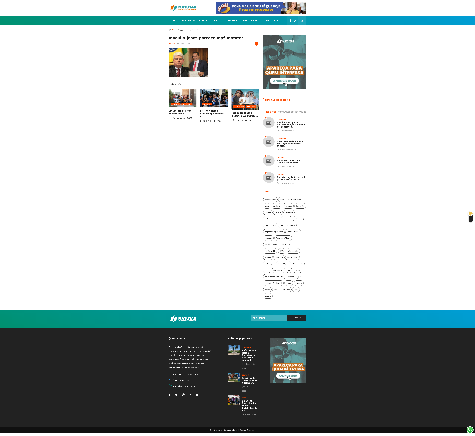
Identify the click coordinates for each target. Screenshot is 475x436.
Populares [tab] (284, 112)
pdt (289, 270)
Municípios (187, 21)
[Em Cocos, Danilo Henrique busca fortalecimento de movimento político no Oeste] (234, 400)
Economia (286, 219)
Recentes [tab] (270, 112)
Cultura (268, 212)
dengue (278, 212)
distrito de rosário (272, 219)
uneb (296, 289)
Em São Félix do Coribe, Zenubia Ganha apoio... (288, 161)
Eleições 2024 (270, 225)
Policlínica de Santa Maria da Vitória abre (249, 380)
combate (276, 206)
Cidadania (203, 21)
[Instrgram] (295, 20)
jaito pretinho (293, 251)
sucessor (286, 289)
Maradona (279, 257)
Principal (291, 277)
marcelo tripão (292, 257)
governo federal (271, 244)
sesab (276, 289)
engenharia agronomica (274, 232)
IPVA (282, 251)
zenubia (268, 296)
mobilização (269, 264)
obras (267, 270)
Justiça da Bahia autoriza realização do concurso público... (290, 143)
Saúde (267, 289)
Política (218, 21)
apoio (282, 199)
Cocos (244, 398)
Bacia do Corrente (295, 199)
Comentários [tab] (298, 112)
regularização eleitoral (273, 283)
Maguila (268, 257)
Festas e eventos (271, 21)
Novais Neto (298, 264)
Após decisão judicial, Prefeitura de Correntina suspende (249, 355)
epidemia (268, 238)
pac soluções (278, 270)
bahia (267, 206)
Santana (299, 283)
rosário (288, 283)
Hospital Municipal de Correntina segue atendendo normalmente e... (291, 124)
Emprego (232, 21)
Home (174, 30)
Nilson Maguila (283, 264)
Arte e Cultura (250, 21)
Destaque (196, 104)
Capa (174, 21)
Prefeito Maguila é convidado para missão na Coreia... (291, 178)
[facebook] (290, 20)
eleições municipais (287, 225)
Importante (285, 244)
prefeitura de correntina (274, 277)
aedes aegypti (270, 199)
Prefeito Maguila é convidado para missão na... (201, 113)
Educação (298, 219)
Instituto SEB (270, 251)
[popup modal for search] (302, 20)
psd (299, 277)
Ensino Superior (293, 232)
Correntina (228, 106)
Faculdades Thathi (283, 238)
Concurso (288, 206)
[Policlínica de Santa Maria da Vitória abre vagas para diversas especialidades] (234, 377)
